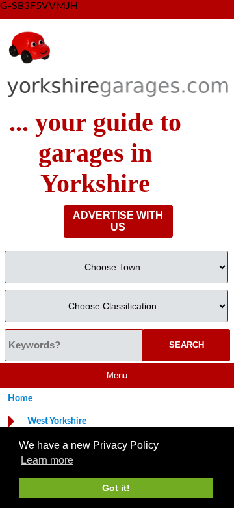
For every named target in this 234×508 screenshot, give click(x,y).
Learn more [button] (47, 460)
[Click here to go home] (118, 64)
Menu (117, 375)
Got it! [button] (116, 488)
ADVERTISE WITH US (118, 221)
